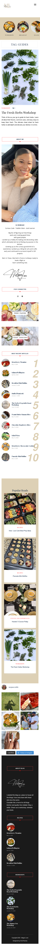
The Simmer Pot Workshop (12, 924)
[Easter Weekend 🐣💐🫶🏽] (29, 721)
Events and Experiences (20, 618)
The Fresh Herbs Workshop (19, 112)
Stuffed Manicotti (17, 394)
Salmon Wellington (18, 373)
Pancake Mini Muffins (19, 456)
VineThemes (23, 941)
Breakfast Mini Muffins (19, 383)
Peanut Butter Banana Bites (21, 415)
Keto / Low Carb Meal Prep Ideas (20, 530)
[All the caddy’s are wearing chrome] (10, 701)
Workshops (6, 108)
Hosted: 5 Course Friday (20, 621)
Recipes (20, 527)
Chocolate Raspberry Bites (21, 425)
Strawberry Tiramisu (19, 362)
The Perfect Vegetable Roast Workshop (21, 404)
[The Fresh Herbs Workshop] (20, 77)
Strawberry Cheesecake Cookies (23, 446)
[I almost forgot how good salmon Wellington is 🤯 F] (10, 721)
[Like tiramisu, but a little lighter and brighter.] (29, 701)
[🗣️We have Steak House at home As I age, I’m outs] (10, 740)
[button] (35, 4)
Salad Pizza (16, 435)
